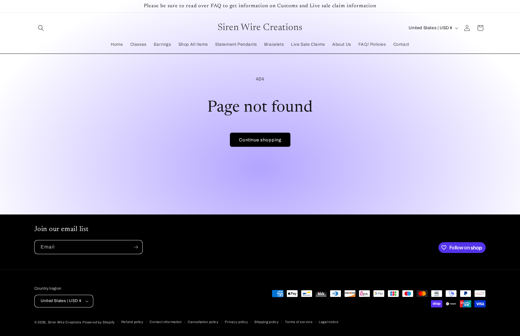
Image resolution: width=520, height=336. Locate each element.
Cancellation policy (203, 322)
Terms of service (298, 322)
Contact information (165, 322)
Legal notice (328, 322)
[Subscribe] (135, 247)
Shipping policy (266, 322)
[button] (41, 28)
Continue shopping (260, 139)
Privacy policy (236, 322)
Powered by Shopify (98, 322)
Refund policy (132, 322)
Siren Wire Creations (65, 322)
